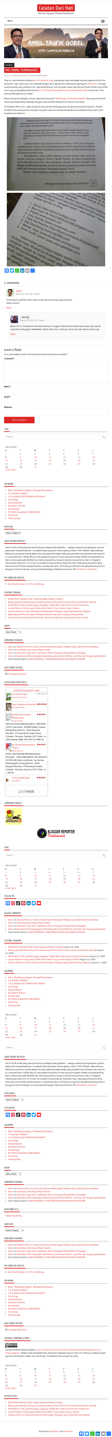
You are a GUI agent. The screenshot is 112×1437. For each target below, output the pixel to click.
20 (79, 460)
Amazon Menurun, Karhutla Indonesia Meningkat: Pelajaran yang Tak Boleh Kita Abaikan (49, 611)
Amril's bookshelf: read (26, 690)
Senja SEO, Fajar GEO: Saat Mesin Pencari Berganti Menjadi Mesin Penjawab (51, 653)
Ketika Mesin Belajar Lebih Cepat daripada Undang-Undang (35, 599)
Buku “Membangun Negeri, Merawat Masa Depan (30, 490)
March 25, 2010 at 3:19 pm (32, 320)
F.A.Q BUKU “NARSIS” (18, 493)
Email (7, 397)
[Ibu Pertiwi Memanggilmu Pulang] (8, 751)
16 (21, 460)
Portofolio (13, 515)
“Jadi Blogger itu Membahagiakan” (71, 98)
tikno (10, 647)
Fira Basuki (17, 781)
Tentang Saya (14, 518)
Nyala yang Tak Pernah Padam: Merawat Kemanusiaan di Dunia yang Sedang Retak (45, 614)
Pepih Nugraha (18, 721)
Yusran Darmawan (19, 707)
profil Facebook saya (43, 80)
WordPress (55, 1431)
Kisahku (9, 65)
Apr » (13, 470)
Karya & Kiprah (15, 503)
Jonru (19, 290)
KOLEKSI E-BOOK (16, 506)
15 (6, 460)
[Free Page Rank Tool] (15, 674)
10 (35, 457)
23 (21, 464)
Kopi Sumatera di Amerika (24, 704)
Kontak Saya (13, 509)
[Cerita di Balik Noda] (8, 783)
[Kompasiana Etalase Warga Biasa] (8, 720)
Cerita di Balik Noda (21, 778)
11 (50, 457)
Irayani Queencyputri (20, 697)
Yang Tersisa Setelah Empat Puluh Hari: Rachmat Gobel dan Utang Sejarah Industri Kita (48, 617)
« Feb (7, 470)
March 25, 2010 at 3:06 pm (28, 294)
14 (93, 457)
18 (50, 460)
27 (79, 464)
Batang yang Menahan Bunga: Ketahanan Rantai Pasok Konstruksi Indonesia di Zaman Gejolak (52, 602)
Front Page (13, 500)
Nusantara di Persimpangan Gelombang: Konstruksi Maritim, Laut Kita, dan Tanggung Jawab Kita (61, 656)
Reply (8, 307)
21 (93, 460)
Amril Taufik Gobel (39, 75)
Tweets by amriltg (13, 1216)
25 (50, 464)
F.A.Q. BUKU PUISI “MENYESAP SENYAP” (26, 496)
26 (64, 464)
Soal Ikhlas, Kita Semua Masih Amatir (33, 650)
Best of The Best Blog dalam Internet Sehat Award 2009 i (62, 90)
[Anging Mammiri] (13, 824)
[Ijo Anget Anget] (8, 700)
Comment (9, 359)
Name (7, 387)
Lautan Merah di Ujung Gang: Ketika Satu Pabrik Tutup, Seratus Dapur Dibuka (43, 608)
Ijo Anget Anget (19, 694)
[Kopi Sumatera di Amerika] (8, 710)
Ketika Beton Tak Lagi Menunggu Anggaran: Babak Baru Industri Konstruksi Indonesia (48, 605)
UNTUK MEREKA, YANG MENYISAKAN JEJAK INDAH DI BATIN (57, 659)
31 (35, 467)
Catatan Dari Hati (56, 8)
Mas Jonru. (93, 84)
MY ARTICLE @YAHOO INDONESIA (24, 512)
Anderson (68, 1431)
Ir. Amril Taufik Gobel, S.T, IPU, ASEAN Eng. (24, 584)
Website (8, 407)
